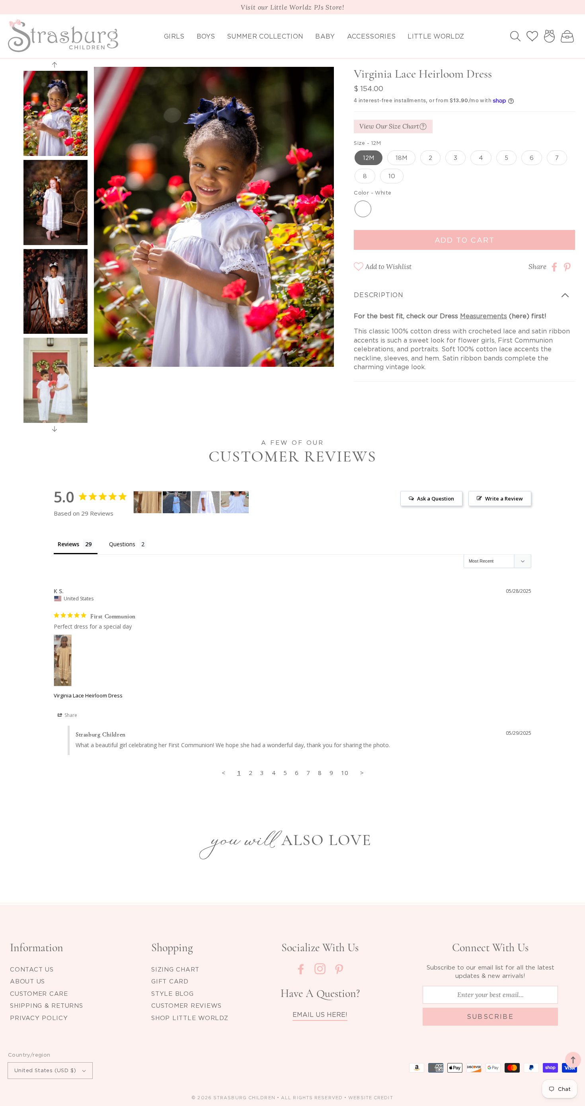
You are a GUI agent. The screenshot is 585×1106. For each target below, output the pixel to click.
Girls (174, 36)
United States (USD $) (45, 1070)
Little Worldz (436, 36)
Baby (325, 36)
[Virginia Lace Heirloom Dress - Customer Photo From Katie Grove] (177, 502)
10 (391, 176)
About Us (27, 981)
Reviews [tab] (68, 544)
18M (401, 158)
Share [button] (70, 715)
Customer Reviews (186, 1005)
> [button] (362, 773)
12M (368, 158)
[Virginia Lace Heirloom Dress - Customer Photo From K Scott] (148, 502)
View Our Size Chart (389, 126)
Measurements (483, 315)
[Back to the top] (573, 1060)
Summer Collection (265, 36)
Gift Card (170, 981)
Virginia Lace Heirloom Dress (88, 695)
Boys (206, 36)
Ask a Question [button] (435, 498)
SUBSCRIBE (490, 1016)
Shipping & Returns (46, 1005)
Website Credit (370, 1097)
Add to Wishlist (388, 267)
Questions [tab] (122, 544)
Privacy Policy (39, 1017)
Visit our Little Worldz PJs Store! (292, 7)
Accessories (371, 36)
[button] (515, 36)
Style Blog (172, 993)
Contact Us (32, 969)
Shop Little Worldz (189, 1017)
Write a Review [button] (504, 498)
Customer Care (39, 993)
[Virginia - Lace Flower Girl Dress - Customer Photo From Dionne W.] (206, 502)
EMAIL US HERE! (319, 1014)
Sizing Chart (175, 969)
